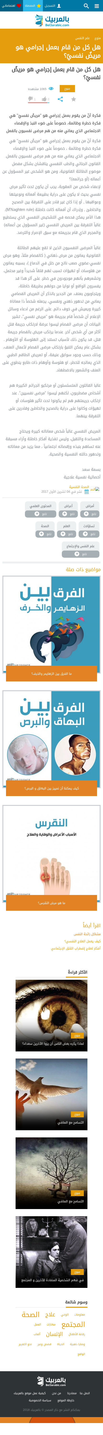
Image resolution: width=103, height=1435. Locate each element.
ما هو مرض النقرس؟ (51, 903)
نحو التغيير (25, 1344)
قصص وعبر (44, 1344)
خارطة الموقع (65, 1400)
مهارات (51, 1324)
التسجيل (50, 5)
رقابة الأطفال (77, 1334)
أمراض (90, 506)
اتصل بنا (85, 1393)
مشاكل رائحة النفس (87, 934)
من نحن (56, 1393)
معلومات (79, 1314)
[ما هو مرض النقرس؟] (51, 854)
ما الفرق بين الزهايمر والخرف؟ (51, 674)
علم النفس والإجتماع (81, 546)
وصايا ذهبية (77, 1344)
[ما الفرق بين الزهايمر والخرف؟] (51, 625)
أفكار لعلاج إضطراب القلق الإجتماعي (76, 948)
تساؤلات (89, 526)
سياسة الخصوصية (40, 1400)
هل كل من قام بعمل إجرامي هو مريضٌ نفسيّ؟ (56, 73)
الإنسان (54, 1334)
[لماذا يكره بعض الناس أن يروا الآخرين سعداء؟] (51, 1039)
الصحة (45, 526)
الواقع (81, 1354)
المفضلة (30, 5)
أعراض (68, 506)
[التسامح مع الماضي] (51, 1118)
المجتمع (73, 1324)
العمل (37, 1324)
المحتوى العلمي (41, 506)
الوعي (65, 1314)
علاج (50, 1315)
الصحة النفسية (79, 487)
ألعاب (37, 1334)
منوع (67, 88)
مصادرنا (72, 1393)
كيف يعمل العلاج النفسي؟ (82, 941)
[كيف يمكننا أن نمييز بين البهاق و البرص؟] (51, 739)
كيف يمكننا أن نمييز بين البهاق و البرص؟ (51, 788)
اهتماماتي (9, 5)
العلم (66, 526)
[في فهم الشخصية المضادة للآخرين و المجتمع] (51, 1276)
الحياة (60, 1344)
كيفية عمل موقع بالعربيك (30, 1393)
